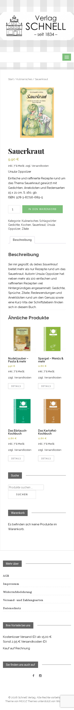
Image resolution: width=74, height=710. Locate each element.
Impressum (11, 584)
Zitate (25, 228)
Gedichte (14, 224)
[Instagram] (40, 676)
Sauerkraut (39, 224)
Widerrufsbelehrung (17, 592)
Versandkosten (40, 165)
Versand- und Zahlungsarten (23, 600)
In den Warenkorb (42, 209)
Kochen (26, 224)
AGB (6, 576)
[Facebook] (33, 676)
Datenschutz (12, 608)
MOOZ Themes (28, 701)
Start (11, 79)
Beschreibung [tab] (22, 239)
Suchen (22, 494)
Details (16, 386)
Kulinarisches (24, 79)
